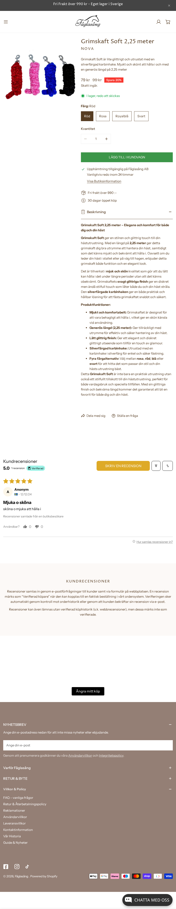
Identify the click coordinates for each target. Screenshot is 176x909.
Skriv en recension (123, 466)
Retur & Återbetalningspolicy (24, 804)
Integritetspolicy (111, 755)
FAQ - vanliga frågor (18, 798)
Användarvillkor (80, 755)
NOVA (87, 48)
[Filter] (156, 466)
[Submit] (167, 745)
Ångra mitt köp (88, 691)
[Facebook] (5, 867)
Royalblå (121, 116)
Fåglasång (22, 876)
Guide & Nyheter (15, 843)
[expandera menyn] (5, 21)
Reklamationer (14, 810)
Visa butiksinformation (104, 181)
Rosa (102, 116)
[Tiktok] (28, 866)
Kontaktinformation (18, 830)
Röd (87, 116)
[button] (168, 22)
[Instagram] (17, 867)
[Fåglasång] (88, 22)
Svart (141, 116)
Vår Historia (12, 836)
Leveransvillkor (14, 823)
